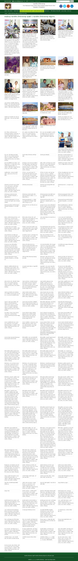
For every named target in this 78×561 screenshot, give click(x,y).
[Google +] (68, 6)
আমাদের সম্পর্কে (16, 10)
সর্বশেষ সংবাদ (69, 10)
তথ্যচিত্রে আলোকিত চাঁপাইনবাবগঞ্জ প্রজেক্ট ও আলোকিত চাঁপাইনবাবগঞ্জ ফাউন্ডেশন (32, 10)
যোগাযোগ (6, 13)
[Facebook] (60, 6)
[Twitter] (64, 6)
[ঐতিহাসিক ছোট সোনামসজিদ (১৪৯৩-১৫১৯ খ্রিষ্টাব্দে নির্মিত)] (30, 106)
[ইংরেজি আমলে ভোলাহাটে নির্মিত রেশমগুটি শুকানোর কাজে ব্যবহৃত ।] (12, 64)
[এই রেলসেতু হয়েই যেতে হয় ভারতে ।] (65, 60)
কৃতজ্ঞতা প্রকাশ (47, 10)
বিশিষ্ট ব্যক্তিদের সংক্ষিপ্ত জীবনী (55, 10)
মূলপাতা (6, 10)
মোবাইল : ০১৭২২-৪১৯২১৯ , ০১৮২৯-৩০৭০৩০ (33, 1)
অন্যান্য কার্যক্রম (63, 10)
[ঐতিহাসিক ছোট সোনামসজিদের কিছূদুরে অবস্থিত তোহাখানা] (48, 120)
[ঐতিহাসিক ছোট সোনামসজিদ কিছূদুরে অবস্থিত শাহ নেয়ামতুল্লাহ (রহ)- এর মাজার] (48, 106)
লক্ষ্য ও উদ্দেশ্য (10, 10)
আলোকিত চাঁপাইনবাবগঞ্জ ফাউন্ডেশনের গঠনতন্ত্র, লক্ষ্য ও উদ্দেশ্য (17, 13)
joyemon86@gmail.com (18, 1)
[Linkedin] (71, 6)
